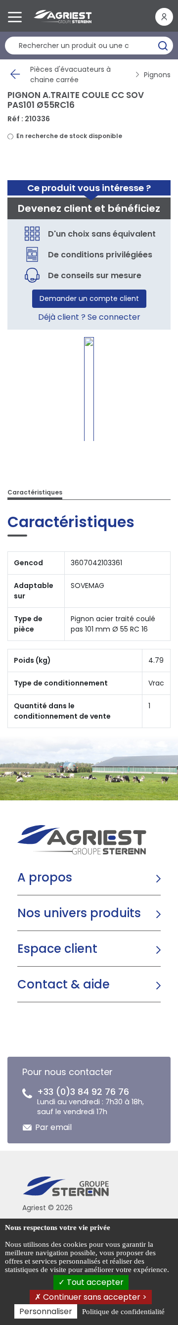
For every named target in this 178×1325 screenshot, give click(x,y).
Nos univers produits (79, 913)
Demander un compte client (89, 298)
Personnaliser (45, 1311)
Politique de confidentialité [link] (123, 1312)
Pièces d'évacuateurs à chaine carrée (70, 74)
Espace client (57, 948)
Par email (53, 1127)
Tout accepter (94, 1282)
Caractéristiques (34, 492)
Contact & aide (63, 984)
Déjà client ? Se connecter (89, 317)
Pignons (157, 75)
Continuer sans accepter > (94, 1297)
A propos (44, 877)
